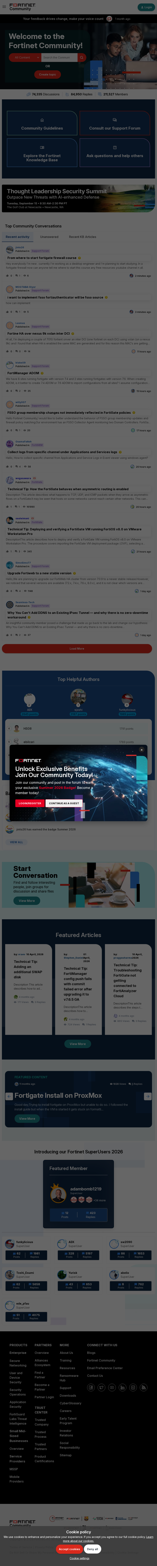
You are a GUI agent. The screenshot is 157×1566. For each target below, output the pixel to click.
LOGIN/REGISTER (30, 803)
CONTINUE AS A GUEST (64, 803)
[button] (78, 1558)
